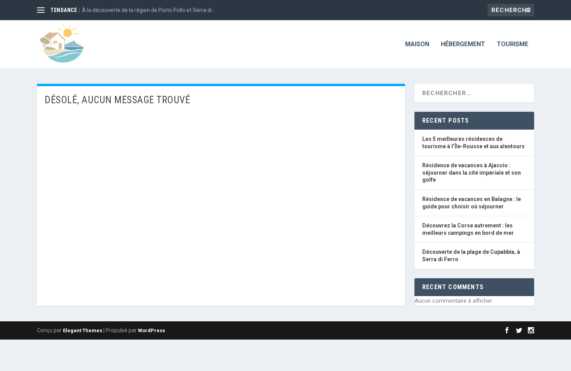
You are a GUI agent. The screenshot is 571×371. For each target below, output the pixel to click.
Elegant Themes (82, 330)
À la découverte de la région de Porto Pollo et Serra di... (148, 10)
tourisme (512, 44)
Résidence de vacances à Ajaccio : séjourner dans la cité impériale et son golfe (471, 172)
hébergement (463, 44)
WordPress (151, 330)
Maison (417, 44)
